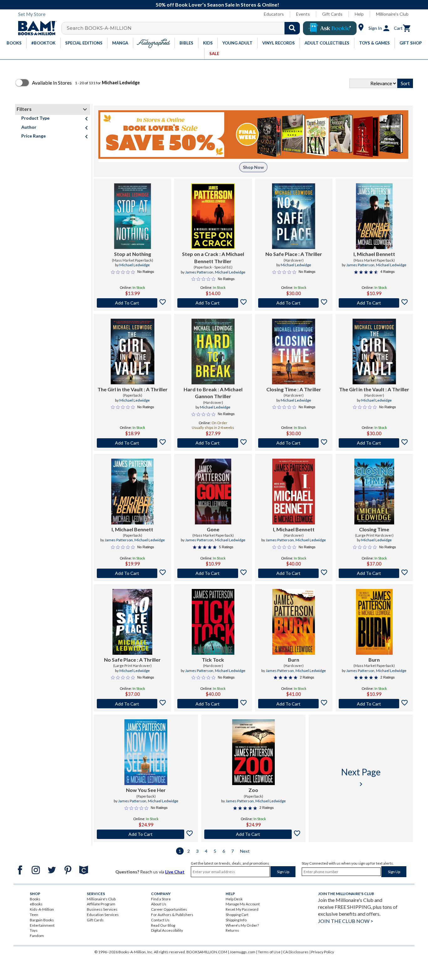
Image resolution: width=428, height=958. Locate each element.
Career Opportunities (169, 909)
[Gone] (213, 491)
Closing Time (374, 529)
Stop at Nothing (132, 254)
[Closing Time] (374, 491)
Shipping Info (236, 920)
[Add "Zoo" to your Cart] (253, 834)
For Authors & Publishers (172, 914)
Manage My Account (243, 904)
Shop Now (253, 167)
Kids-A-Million (42, 909)
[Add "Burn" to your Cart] (293, 703)
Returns (232, 930)
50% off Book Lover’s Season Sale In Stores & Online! (217, 5)
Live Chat (175, 871)
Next (245, 851)
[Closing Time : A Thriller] (293, 351)
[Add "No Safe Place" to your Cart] (293, 303)
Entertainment (42, 925)
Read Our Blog (163, 925)
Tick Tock (213, 660)
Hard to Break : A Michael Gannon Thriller (213, 392)
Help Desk (234, 899)
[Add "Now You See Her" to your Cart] (146, 834)
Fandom (37, 935)
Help (359, 14)
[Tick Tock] (213, 621)
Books (35, 899)
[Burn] (293, 621)
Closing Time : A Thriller (293, 389)
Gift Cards (332, 14)
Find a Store (161, 899)
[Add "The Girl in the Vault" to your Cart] (132, 443)
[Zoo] (253, 752)
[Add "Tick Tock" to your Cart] (212, 703)
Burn (293, 660)
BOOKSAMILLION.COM (206, 952)
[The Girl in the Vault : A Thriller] (132, 351)
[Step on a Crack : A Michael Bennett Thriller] (213, 216)
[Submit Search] (292, 28)
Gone (213, 529)
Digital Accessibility (167, 930)
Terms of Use (269, 952)
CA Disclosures (296, 952)
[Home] (35, 28)
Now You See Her (146, 790)
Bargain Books (42, 920)
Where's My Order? (242, 925)
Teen (34, 914)
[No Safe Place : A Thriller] (293, 216)
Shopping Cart (237, 914)
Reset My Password (242, 909)
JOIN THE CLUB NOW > (345, 921)
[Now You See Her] (146, 752)
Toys (34, 930)
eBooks (36, 904)
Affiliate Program (101, 904)
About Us (158, 904)
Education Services (103, 914)
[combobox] (185, 28)
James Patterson (199, 272)
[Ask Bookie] (330, 28)
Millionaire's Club (392, 14)
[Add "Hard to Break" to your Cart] (212, 443)
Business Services (102, 909)
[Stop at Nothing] (132, 216)
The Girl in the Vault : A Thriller (132, 389)
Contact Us (160, 920)
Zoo (253, 790)
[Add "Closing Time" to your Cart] (293, 443)
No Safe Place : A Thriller (293, 254)
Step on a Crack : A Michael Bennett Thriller (213, 257)
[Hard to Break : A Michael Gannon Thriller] (213, 351)
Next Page (361, 777)
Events (303, 14)
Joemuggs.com (242, 952)
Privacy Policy (322, 952)
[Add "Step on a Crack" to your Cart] (212, 303)
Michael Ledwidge (134, 265)
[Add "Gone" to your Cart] (212, 573)
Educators (274, 14)
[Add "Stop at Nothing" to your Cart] (132, 303)
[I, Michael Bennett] (374, 216)
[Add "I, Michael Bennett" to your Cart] (374, 303)
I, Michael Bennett (374, 254)
